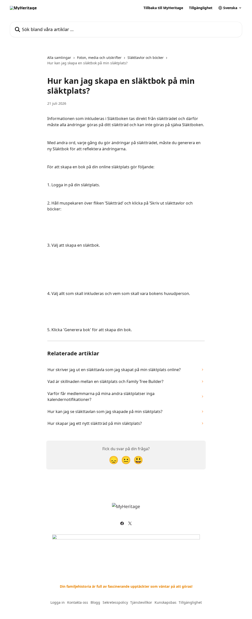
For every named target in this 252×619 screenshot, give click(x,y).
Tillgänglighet (200, 8)
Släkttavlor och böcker (145, 57)
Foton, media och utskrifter (99, 57)
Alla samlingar (59, 57)
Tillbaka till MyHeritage (163, 8)
